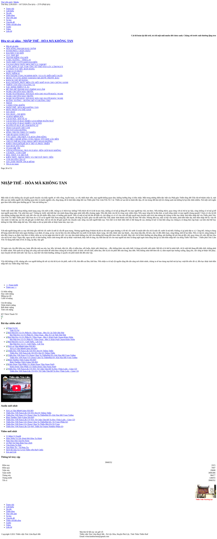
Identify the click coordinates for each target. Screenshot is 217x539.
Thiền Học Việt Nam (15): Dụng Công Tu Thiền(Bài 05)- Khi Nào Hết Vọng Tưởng (43, 357)
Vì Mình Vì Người (13, 436)
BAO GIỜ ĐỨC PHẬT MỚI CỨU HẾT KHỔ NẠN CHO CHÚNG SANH (37, 82)
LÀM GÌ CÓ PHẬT (14, 71)
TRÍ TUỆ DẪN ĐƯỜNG (16, 130)
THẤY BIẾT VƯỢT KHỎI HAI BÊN (21, 62)
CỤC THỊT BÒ (12, 55)
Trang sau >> (11, 287)
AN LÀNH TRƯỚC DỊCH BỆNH (20, 162)
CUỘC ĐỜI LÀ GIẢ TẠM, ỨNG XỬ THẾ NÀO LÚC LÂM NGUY (34, 67)
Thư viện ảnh (11, 18)
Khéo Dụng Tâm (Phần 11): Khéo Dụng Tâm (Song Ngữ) (33, 367)
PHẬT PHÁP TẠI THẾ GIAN (18, 110)
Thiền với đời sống (13, 24)
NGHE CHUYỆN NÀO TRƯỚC (20, 91)
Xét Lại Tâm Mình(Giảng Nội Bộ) (23, 348)
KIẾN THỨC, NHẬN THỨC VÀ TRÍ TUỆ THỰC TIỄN (29, 157)
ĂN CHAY (10, 112)
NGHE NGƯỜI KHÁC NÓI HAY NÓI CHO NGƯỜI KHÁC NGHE (34, 94)
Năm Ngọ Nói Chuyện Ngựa (17, 441)
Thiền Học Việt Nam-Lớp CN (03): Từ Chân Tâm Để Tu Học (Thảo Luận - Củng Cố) (44, 371)
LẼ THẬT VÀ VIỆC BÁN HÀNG (20, 69)
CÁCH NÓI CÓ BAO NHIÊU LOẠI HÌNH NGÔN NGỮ (30, 121)
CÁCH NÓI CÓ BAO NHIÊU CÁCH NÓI (24, 123)
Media (16, 2)
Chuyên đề (10, 22)
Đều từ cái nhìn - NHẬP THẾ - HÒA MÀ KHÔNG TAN (37, 41)
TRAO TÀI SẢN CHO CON (18, 128)
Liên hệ (9, 31)
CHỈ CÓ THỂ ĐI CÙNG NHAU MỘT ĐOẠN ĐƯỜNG (29, 141)
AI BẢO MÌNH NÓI (14, 116)
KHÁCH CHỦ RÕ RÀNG (17, 80)
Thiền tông (10, 15)
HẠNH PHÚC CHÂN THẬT (18, 51)
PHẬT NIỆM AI (13, 73)
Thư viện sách (6, 2)
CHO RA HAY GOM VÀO (17, 134)
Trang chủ (10, 9)
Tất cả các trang (12, 164)
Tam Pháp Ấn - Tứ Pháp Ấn (17, 447)
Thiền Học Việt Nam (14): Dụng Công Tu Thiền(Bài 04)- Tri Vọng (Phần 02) (37, 422)
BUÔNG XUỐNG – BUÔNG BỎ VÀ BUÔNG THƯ (28, 100)
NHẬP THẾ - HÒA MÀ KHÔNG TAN (22, 107)
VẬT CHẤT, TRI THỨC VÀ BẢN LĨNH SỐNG (26, 137)
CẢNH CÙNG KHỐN (15, 105)
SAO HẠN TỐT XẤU (15, 146)
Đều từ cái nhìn (12, 46)
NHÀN (9, 103)
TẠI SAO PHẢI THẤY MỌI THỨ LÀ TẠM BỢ (26, 64)
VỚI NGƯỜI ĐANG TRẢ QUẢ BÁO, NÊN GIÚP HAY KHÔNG (33, 150)
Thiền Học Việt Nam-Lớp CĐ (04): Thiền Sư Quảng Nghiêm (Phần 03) (34, 426)
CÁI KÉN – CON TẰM (16, 153)
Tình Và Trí (14, 330)
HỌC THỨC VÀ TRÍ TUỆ (17, 155)
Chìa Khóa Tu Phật (13, 445)
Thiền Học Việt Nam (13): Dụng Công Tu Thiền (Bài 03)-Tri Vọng (33, 424)
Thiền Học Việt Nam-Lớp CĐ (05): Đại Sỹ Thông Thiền (32, 353)
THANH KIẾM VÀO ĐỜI (17, 57)
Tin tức (9, 13)
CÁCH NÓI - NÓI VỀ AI (16, 119)
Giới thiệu (10, 11)
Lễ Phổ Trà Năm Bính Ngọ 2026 (19, 443)
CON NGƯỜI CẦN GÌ (15, 159)
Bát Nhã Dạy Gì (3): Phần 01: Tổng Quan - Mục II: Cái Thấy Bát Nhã (38, 335)
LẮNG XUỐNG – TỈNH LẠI (18, 60)
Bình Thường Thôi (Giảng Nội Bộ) (24, 362)
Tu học (9, 20)
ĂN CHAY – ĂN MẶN (15, 114)
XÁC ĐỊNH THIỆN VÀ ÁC (18, 87)
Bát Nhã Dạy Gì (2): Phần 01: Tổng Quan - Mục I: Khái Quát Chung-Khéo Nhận (42, 339)
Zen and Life (11, 452)
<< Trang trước (12, 285)
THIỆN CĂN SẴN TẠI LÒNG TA (20, 85)
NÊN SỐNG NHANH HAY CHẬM (21, 48)
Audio (8, 27)
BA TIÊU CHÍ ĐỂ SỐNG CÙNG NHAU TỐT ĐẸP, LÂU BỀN (32, 139)
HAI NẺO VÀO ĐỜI (15, 53)
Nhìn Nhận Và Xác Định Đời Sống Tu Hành (24, 438)
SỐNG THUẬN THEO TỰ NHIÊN (21, 132)
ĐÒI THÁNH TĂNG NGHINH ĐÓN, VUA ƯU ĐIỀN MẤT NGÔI (34, 76)
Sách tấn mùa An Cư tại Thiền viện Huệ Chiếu (24, 450)
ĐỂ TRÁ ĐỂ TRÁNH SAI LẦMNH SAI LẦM (25, 89)
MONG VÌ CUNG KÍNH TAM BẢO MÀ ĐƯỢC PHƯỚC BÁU (32, 78)
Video (8, 29)
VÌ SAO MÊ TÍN (13, 148)
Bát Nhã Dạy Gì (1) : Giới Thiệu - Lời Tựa (27, 344)
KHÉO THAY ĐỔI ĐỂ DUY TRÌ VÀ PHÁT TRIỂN (28, 144)
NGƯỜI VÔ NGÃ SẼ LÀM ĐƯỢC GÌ (22, 125)
